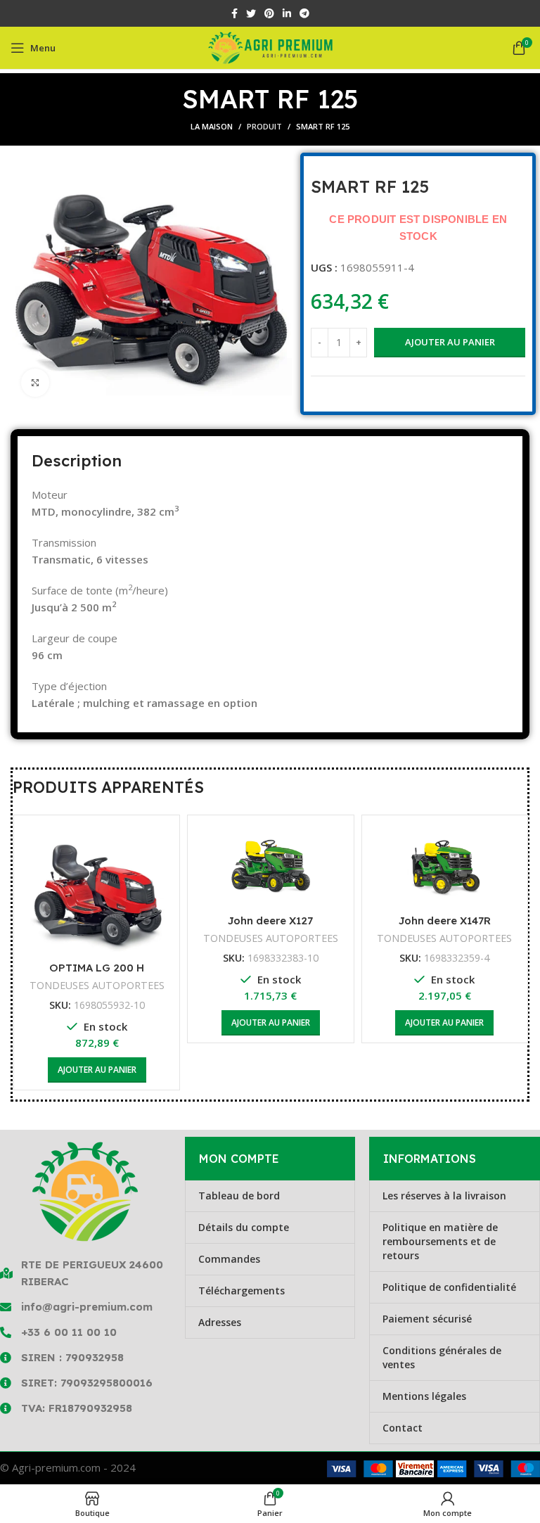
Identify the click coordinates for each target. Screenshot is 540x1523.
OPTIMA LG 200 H (96, 967)
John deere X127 (270, 920)
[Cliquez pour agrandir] (35, 383)
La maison (212, 126)
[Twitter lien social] (251, 13)
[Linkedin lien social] (286, 13)
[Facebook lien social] (234, 13)
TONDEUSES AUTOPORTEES (97, 985)
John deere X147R (445, 920)
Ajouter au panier (450, 342)
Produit (264, 126)
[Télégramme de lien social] (304, 13)
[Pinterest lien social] (269, 13)
